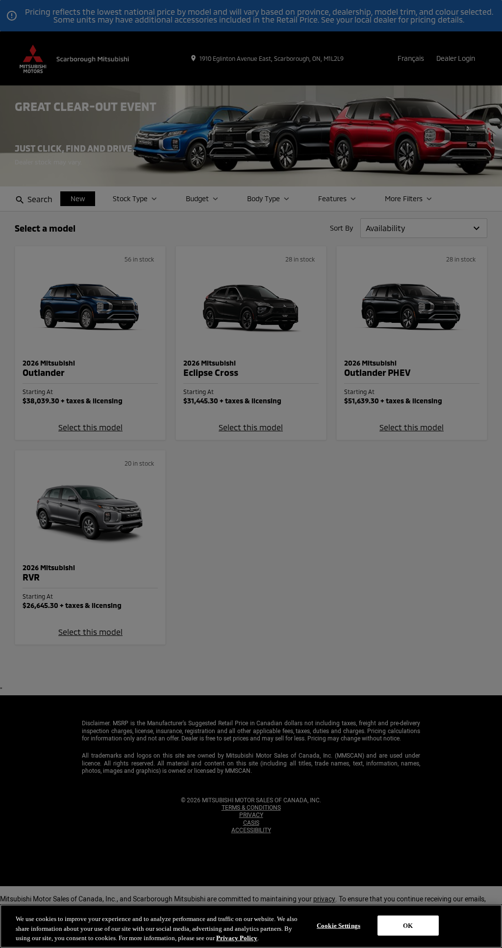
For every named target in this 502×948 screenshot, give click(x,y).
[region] (251, 926)
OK (408, 925)
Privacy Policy (236, 938)
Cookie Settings (338, 925)
